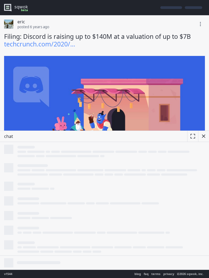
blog (137, 274)
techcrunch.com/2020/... (39, 44)
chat (8, 136)
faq (146, 274)
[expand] (192, 136)
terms (156, 274)
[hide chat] (203, 136)
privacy (168, 274)
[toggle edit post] (200, 24)
